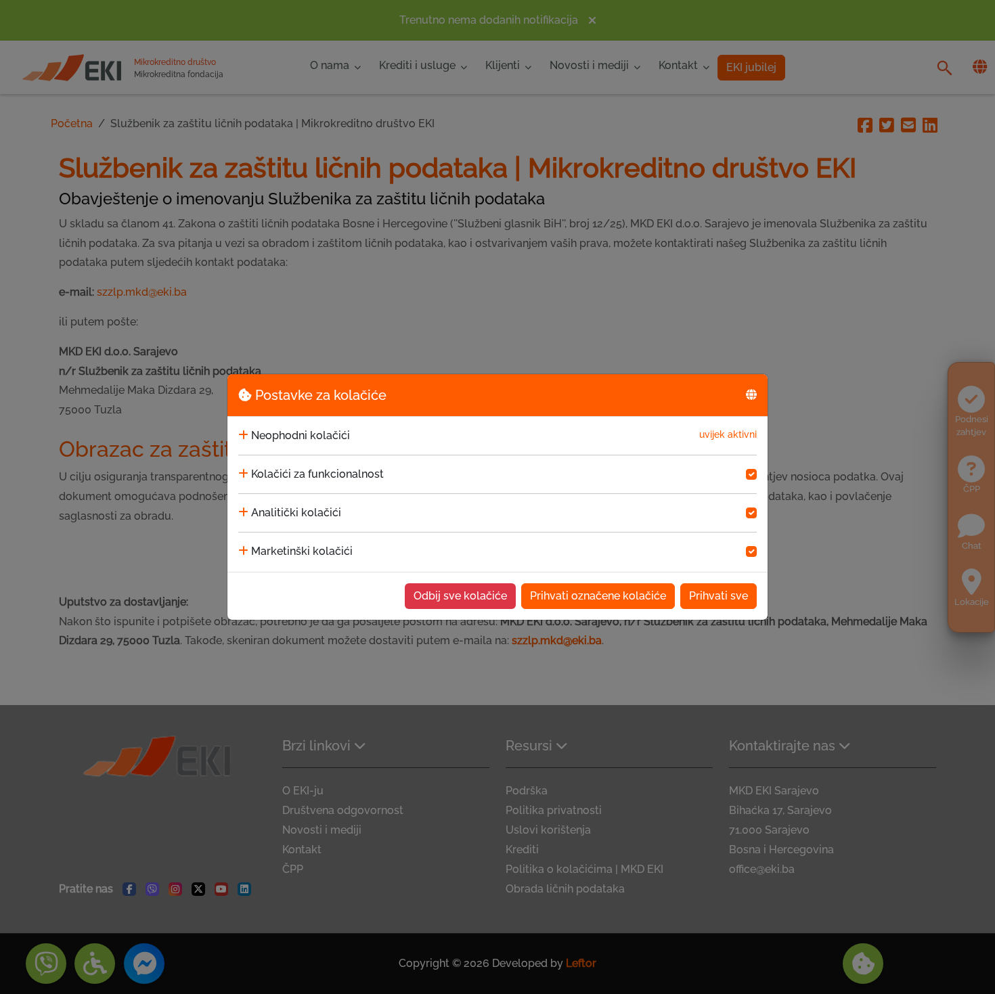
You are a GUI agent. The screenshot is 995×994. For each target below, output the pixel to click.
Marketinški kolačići (302, 551)
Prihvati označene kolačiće (598, 595)
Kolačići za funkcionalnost (317, 474)
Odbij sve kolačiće (460, 595)
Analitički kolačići (296, 512)
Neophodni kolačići (300, 435)
